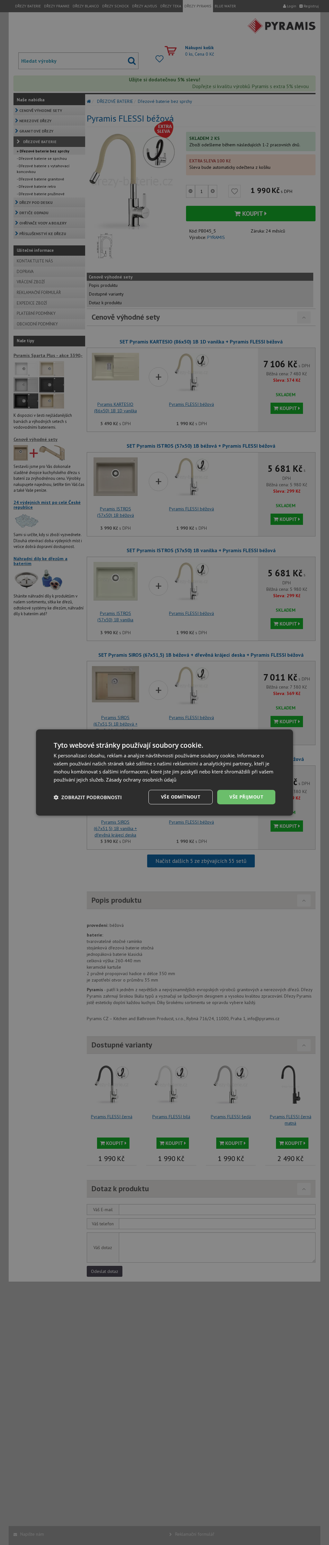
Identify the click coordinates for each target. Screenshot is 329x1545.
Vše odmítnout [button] (180, 797)
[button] (88, 797)
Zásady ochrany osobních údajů (141, 779)
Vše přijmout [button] (246, 797)
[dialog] (164, 772)
